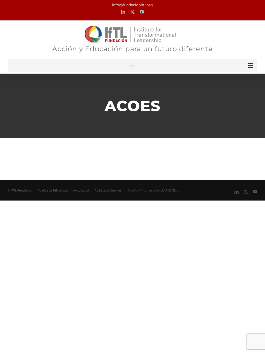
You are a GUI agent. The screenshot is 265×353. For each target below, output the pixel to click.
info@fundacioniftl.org (132, 5)
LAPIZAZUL (170, 190)
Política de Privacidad (53, 190)
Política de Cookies (107, 190)
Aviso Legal (81, 190)
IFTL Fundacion (21, 190)
